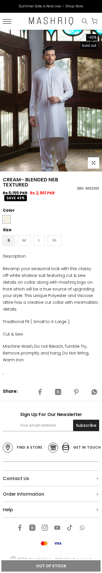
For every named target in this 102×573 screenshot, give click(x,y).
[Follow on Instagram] (45, 528)
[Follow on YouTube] (57, 528)
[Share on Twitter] (58, 392)
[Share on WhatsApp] (94, 392)
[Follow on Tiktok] (70, 528)
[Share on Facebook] (40, 392)
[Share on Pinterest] (76, 392)
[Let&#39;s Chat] (82, 528)
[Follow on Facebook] (20, 528)
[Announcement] (51, 6)
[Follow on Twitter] (32, 528)
